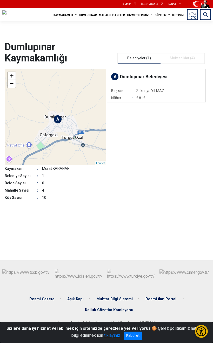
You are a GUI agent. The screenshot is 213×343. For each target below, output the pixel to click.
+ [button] (12, 76)
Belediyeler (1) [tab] (139, 58)
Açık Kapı (75, 299)
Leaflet (100, 163)
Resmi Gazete (42, 299)
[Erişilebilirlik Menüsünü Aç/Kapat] (201, 331)
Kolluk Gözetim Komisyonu (109, 310)
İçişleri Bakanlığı (149, 4)
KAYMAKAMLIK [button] (63, 15)
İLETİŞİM (178, 15)
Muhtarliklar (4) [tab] (182, 58)
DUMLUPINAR (88, 15)
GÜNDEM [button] (161, 15)
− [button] (12, 83)
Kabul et (132, 335)
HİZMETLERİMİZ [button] (138, 15)
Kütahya (172, 4)
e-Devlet (127, 4)
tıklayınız (112, 335)
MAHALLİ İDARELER (112, 15)
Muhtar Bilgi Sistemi (114, 299)
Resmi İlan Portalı (161, 299)
